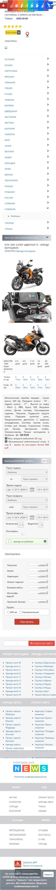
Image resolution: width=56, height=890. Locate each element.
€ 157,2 (32, 378)
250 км (13, 612)
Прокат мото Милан (16, 662)
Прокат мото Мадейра (17, 687)
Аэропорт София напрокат (43, 712)
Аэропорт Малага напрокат (44, 746)
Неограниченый (31, 612)
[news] (30, 766)
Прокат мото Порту (15, 683)
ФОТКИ (13, 797)
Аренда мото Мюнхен (17, 691)
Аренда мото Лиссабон (17, 680)
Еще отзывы (11, 32)
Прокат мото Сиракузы (17, 669)
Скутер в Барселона (45, 662)
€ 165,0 (47, 386)
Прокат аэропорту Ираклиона (15, 749)
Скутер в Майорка (44, 666)
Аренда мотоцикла (20, 250)
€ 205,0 (17, 386)
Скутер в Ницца (43, 687)
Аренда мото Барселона (18, 673)
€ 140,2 (47, 378)
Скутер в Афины (43, 680)
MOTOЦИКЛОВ (16, 830)
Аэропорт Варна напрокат (43, 726)
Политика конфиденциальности (30, 776)
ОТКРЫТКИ (15, 801)
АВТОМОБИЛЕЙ (17, 834)
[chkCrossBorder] (45, 541)
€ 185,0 (32, 386)
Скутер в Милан (43, 676)
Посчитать (27, 622)
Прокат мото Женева (16, 694)
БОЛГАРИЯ (15, 810)
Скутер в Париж (43, 683)
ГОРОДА (13, 806)
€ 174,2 (17, 378)
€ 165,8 (25, 378)
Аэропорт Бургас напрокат (43, 719)
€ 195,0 (25, 386)
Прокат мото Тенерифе (18, 676)
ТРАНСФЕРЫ (16, 839)
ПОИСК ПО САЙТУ (43, 643)
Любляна (15, 216)
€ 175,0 (39, 386)
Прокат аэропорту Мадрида (15, 726)
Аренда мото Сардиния (18, 666)
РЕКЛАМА (14, 843)
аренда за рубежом (23, 541)
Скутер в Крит (42, 691)
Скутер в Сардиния (44, 673)
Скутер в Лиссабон (44, 669)
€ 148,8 (39, 378)
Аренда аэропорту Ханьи (18, 744)
